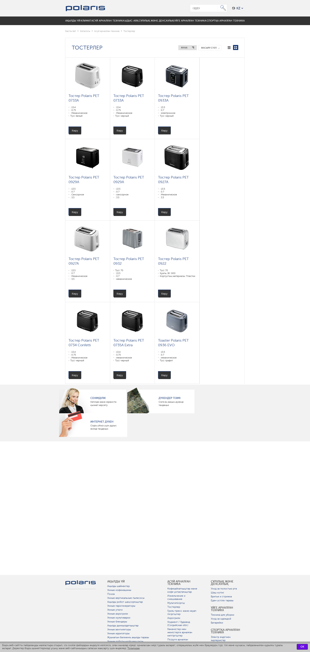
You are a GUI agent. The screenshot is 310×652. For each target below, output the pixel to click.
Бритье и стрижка (221, 596)
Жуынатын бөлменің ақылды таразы (128, 637)
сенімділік (98, 398)
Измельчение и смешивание (176, 597)
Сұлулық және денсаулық (222, 582)
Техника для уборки (222, 614)
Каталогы (85, 31)
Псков (111, 594)
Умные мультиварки (118, 617)
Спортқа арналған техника (225, 631)
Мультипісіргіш (176, 603)
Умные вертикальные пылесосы (125, 597)
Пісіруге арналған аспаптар (177, 641)
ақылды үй (116, 581)
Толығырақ (133, 648)
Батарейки (217, 622)
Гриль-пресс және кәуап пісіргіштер (181, 612)
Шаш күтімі (217, 592)
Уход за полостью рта (224, 588)
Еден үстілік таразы (222, 600)
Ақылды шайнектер (118, 586)
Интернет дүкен (101, 421)
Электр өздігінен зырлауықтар (221, 639)
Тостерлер (173, 606)
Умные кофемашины (119, 590)
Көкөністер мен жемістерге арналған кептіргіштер (179, 632)
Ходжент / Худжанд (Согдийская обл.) (178, 623)
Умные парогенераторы (121, 605)
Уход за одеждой (221, 618)
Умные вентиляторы (119, 629)
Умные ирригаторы (118, 633)
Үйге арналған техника (222, 608)
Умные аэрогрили (117, 613)
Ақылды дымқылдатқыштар (122, 625)
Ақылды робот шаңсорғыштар (125, 601)
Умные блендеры (117, 621)
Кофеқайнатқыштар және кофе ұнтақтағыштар (182, 590)
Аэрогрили (173, 618)
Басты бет (70, 31)
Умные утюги (115, 609)
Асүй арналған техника (106, 31)
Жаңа (184, 47)
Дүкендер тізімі (169, 398)
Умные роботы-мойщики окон (125, 641)
